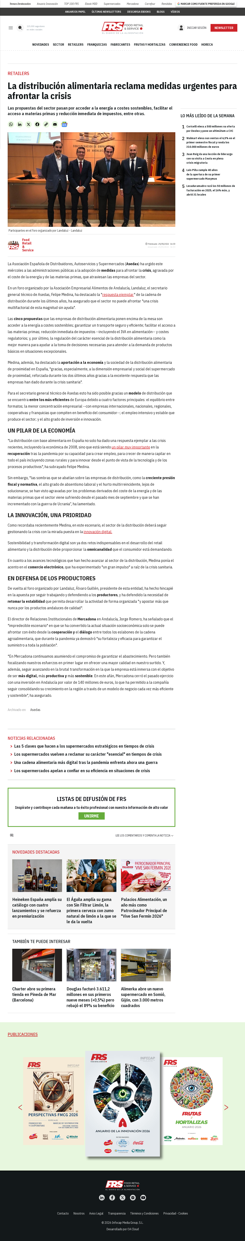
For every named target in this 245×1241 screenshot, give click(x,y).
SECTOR (58, 44)
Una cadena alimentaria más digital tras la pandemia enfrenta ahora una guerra (86, 762)
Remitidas (167, 4)
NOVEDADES (40, 44)
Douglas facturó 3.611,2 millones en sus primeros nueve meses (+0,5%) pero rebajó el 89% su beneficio (90, 997)
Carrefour (150, 4)
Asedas (35, 710)
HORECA (207, 44)
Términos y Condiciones (144, 1213)
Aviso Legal (96, 1213)
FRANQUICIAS (97, 44)
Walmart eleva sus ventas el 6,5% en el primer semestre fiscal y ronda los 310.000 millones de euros (208, 142)
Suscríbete (224, 28)
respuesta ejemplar (118, 294)
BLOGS (161, 11)
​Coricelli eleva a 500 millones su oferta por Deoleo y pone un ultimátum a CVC (208, 128)
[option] (122, 1104)
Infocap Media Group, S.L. (127, 1222)
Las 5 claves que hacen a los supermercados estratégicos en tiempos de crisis (84, 746)
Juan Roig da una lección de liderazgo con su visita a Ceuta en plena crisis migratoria (207, 158)
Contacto (63, 1213)
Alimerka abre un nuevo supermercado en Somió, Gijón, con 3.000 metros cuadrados (143, 997)
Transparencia (117, 1213)
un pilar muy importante (131, 447)
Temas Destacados (20, 4)
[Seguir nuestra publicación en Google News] (64, 124)
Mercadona (133, 4)
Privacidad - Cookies (175, 1213)
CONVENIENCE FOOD (183, 44)
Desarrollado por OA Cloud (122, 1229)
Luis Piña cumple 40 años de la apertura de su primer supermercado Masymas (201, 174)
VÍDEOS (175, 11)
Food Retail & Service (28, 245)
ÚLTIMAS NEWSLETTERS (106, 11)
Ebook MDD (91, 4)
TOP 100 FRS (71, 4)
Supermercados (112, 4)
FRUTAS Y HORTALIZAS (149, 44)
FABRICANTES (120, 44)
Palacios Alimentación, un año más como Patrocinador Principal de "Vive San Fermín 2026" (144, 908)
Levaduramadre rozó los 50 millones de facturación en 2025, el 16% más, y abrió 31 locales (208, 190)
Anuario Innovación (47, 4)
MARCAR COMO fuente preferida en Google (208, 4)
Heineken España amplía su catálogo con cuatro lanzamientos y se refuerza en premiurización (37, 908)
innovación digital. (98, 531)
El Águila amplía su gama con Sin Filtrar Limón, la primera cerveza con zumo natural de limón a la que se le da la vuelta (91, 910)
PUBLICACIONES (23, 1034)
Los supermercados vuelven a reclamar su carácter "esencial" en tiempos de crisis (88, 754)
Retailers (18, 73)
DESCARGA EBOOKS (139, 11)
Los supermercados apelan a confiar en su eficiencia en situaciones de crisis (82, 770)
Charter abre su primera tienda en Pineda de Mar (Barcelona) (34, 994)
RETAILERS (75, 44)
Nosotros (79, 1213)
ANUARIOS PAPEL (75, 11)
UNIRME (91, 816)
